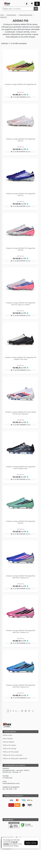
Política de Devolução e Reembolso (15, 758)
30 (26, 711)
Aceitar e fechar (31, 843)
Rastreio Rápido (8, 742)
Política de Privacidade (11, 752)
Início (2, 15)
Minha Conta (7, 735)
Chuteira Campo (11, 15)
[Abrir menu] (37, 4)
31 (29, 711)
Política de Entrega (9, 748)
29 (22, 711)
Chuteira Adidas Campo (25, 15)
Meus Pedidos (8, 739)
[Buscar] (36, 9)
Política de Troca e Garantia (12, 755)
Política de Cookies (9, 745)
